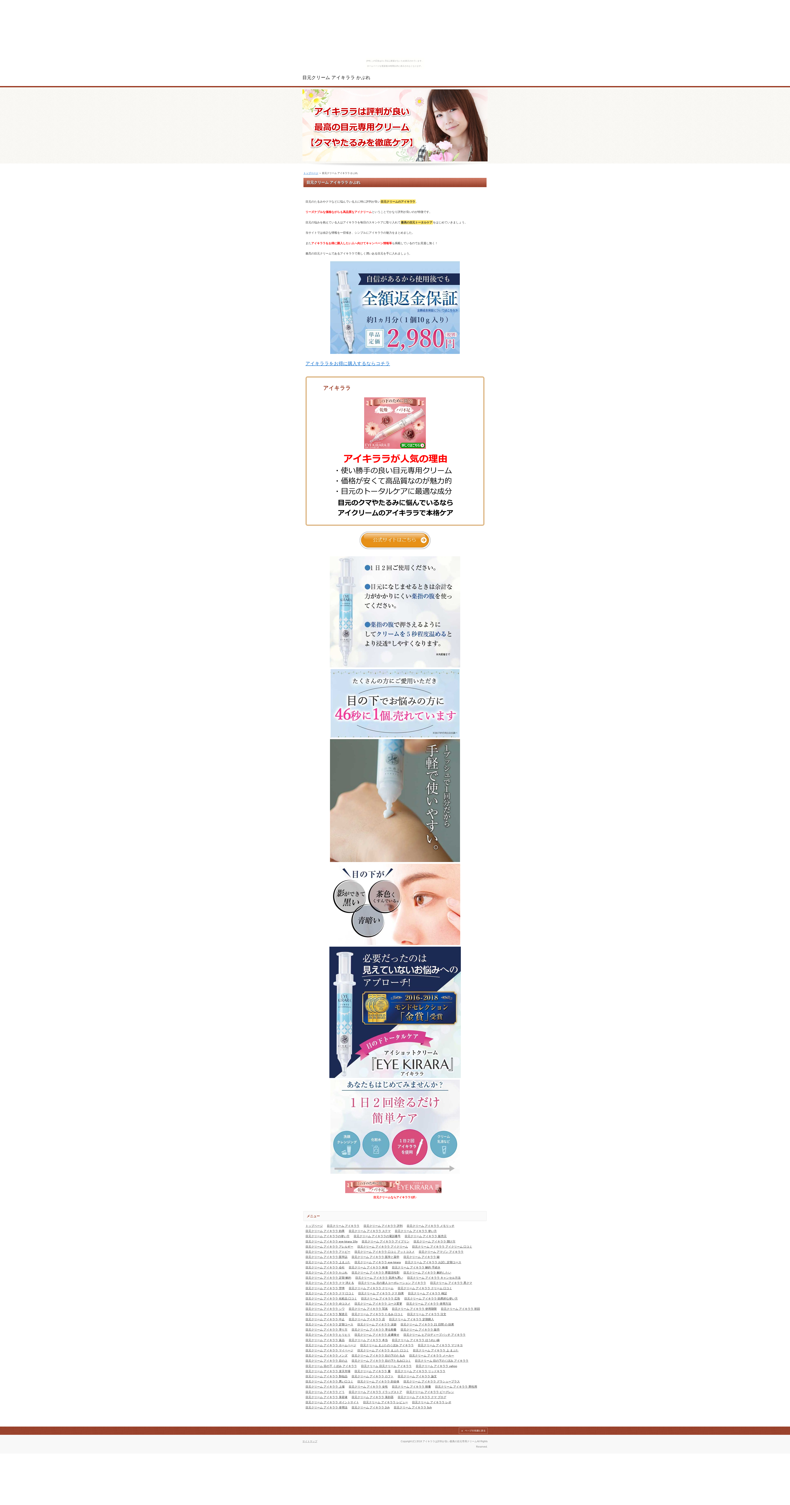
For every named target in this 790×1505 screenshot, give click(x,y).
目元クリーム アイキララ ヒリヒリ (328, 1334)
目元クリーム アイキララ (343, 1225)
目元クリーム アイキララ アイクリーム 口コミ (442, 1246)
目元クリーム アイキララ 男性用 (456, 1386)
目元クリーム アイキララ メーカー (431, 1355)
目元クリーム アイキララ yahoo (436, 1366)
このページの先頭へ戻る (473, 1431)
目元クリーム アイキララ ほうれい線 (416, 1340)
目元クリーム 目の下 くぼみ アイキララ (331, 1366)
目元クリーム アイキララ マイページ (329, 1350)
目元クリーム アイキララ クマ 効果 (381, 1293)
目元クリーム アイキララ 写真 (368, 1308)
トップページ (310, 173)
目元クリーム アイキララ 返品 (325, 1340)
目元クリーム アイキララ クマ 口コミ (330, 1293)
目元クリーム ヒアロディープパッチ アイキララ (434, 1334)
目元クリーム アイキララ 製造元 (326, 1314)
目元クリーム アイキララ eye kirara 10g (332, 1241)
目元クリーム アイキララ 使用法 (326, 1407)
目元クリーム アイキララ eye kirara (377, 1262)
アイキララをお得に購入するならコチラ (348, 363)
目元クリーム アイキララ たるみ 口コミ (377, 1314)
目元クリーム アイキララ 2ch (371, 1407)
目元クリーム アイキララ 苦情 (325, 1288)
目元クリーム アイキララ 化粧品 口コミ (331, 1298)
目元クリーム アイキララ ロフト (373, 1376)
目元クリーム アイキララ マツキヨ (440, 1345)
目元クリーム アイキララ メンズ (326, 1355)
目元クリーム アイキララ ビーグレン (430, 1392)
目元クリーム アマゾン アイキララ (441, 1251)
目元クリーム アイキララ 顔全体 (378, 1381)
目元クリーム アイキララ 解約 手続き (416, 1267)
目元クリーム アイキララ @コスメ (328, 1303)
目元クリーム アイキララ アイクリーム (382, 1246)
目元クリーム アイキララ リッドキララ (420, 1371)
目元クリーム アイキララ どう (325, 1392)
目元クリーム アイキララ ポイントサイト (332, 1402)
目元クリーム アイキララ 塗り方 (326, 1329)
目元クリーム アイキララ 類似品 (326, 1376)
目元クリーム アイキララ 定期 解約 (328, 1277)
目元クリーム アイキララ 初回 (460, 1308)
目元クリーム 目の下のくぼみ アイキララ (441, 1360)
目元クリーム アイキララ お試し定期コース (433, 1262)
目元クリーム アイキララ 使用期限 (414, 1308)
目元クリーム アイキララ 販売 (420, 1329)
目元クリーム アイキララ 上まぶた (328, 1262)
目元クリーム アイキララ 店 (367, 1319)
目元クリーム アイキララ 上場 (325, 1386)
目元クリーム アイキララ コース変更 (378, 1303)
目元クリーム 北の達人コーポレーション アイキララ (392, 1282)
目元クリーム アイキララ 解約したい (427, 1272)
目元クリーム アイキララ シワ (325, 1308)
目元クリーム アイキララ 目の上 (326, 1360)
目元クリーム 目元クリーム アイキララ (386, 1366)
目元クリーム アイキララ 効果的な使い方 (431, 1298)
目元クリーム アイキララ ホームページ (331, 1345)
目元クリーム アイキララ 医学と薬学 (375, 1257)
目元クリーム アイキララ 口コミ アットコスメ (384, 1251)
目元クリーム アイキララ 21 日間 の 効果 (427, 1324)
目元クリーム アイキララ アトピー (328, 1251)
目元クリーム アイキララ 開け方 (434, 1241)
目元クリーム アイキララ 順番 (411, 1386)
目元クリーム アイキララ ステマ (370, 1231)
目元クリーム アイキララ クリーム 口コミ (425, 1288)
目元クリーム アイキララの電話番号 (377, 1236)
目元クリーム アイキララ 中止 (325, 1319)
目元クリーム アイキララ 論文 (417, 1376)
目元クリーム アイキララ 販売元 (426, 1236)
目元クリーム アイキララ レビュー (385, 1402)
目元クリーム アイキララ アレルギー (329, 1246)
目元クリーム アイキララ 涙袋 (376, 1324)
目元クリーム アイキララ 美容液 (326, 1397)
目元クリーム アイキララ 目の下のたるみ (378, 1355)
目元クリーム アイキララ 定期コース (329, 1324)
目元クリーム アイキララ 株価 (368, 1267)
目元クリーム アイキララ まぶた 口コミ (383, 1350)
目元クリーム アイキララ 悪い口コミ (329, 1381)
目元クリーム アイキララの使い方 (328, 1236)
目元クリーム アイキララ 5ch (413, 1407)
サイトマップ (309, 1441)
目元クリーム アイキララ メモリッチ (430, 1225)
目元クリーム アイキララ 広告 (380, 1298)
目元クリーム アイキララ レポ (431, 1402)
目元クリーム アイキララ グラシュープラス (431, 1381)
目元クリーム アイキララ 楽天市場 (328, 1371)
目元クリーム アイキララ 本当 (368, 1340)
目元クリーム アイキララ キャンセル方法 (434, 1277)
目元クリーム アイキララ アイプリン (385, 1241)
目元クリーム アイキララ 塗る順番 (374, 1329)
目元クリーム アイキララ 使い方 (416, 1231)
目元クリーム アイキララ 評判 (383, 1225)
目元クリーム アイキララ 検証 (427, 1293)
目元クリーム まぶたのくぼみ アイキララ (387, 1345)
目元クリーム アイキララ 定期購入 (411, 1319)
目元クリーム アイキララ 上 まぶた (436, 1350)
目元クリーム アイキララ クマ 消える (330, 1282)
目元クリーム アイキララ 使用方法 (428, 1303)
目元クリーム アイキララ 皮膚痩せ (376, 1334)
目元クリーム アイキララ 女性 (368, 1386)
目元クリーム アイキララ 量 (372, 1371)
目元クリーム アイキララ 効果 (325, 1231)
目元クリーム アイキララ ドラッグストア (375, 1392)
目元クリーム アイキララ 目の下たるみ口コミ (381, 1360)
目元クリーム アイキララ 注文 (426, 1314)
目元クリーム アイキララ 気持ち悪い (379, 1277)
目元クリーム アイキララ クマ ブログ (422, 1397)
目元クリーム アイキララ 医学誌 (326, 1257)
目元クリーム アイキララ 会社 (325, 1267)
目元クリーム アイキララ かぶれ (336, 77)
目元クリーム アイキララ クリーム (371, 1288)
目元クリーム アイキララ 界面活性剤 (375, 1272)
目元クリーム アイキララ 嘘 (421, 1257)
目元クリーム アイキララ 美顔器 (373, 1397)
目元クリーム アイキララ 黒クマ (451, 1282)
